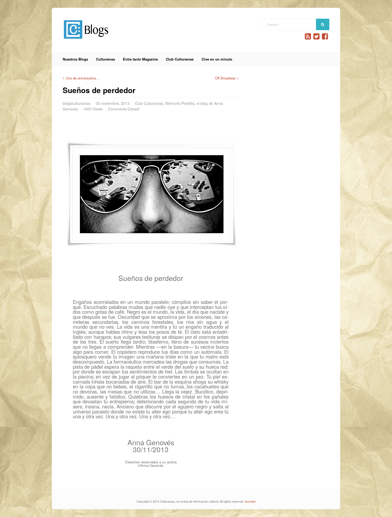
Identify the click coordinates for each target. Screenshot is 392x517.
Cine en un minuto (217, 59)
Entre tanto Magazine (140, 59)
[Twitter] (316, 36)
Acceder (250, 501)
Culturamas (105, 59)
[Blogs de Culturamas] (86, 40)
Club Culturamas (180, 59)
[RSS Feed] (308, 36)
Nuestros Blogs (75, 59)
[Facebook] (325, 36)
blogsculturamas (76, 103)
